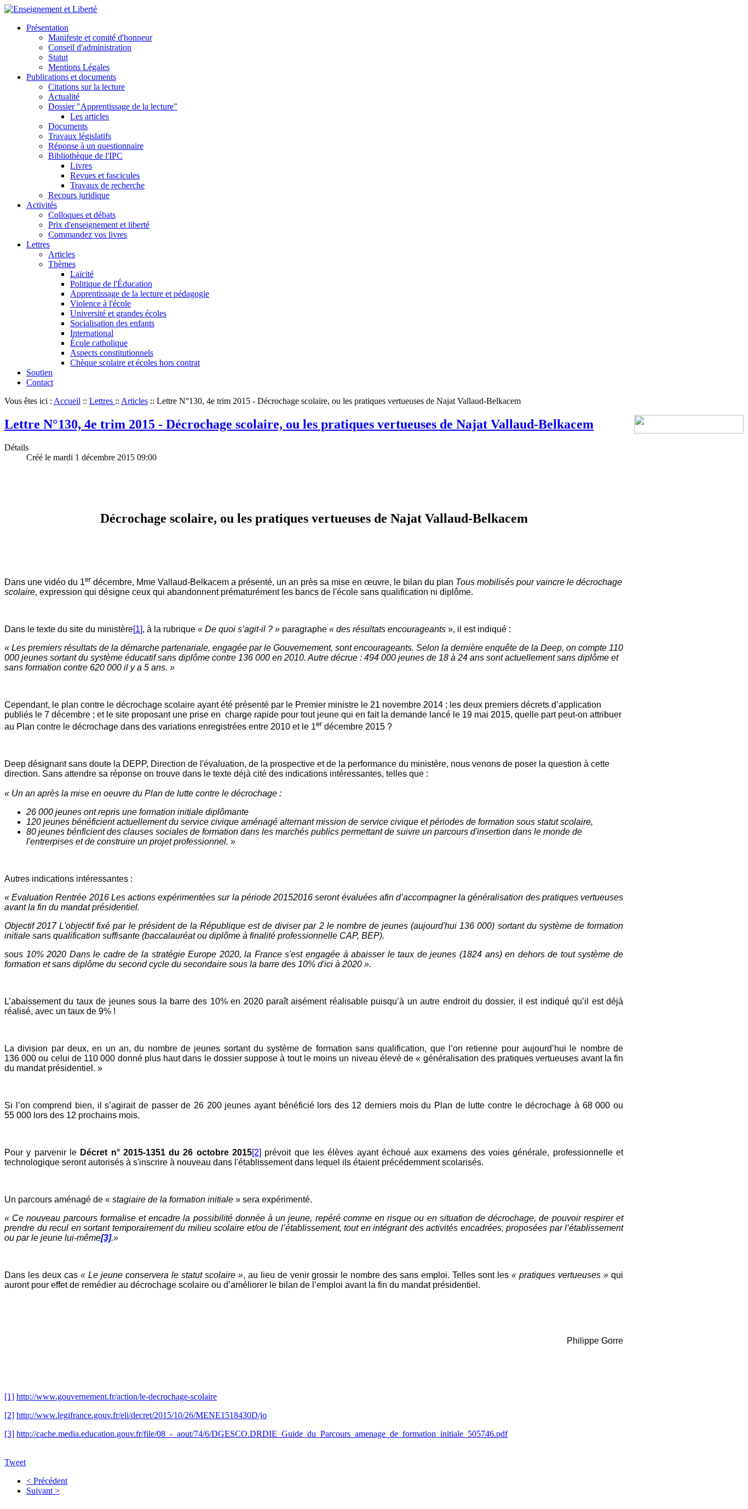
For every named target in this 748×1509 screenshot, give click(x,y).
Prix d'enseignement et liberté (98, 224)
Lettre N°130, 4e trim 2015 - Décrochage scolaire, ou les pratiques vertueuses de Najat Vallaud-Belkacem (299, 424)
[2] (9, 1415)
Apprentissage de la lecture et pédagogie (139, 293)
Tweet (15, 1462)
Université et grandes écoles (118, 313)
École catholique (99, 343)
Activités (41, 205)
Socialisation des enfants (112, 323)
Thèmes (62, 264)
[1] (9, 1396)
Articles (61, 254)
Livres (81, 165)
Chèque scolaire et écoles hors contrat (135, 362)
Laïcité (82, 274)
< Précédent (46, 1480)
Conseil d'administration (89, 47)
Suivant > (43, 1490)
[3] (9, 1433)
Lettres (38, 244)
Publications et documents (71, 77)
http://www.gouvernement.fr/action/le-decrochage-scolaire (116, 1396)
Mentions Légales (79, 67)
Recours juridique (79, 195)
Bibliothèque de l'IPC (85, 155)
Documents (68, 126)
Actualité (63, 96)
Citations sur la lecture (86, 86)
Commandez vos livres (87, 234)
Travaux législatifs (79, 136)
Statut (58, 57)
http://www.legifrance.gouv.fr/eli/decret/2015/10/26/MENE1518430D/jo (141, 1415)
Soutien (39, 372)
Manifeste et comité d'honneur (100, 37)
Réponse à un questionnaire (95, 146)
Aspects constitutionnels (111, 352)
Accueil (67, 401)
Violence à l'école (100, 303)
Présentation (47, 27)
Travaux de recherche (107, 185)
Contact (39, 382)
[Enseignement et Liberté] (50, 9)
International (91, 333)
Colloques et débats (82, 214)
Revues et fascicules (105, 175)
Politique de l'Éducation (111, 283)
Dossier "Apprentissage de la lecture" (112, 106)
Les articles (89, 116)
